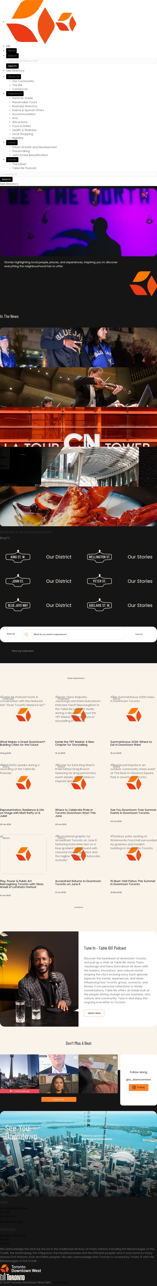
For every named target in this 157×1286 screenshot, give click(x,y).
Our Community (23, 81)
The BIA (17, 85)
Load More (78, 907)
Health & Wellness (24, 130)
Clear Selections (75, 678)
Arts (15, 118)
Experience (15, 93)
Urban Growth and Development (34, 147)
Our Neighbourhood (13, 1208)
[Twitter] (88, 1117)
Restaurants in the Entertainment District (26, 532)
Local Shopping (22, 134)
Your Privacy (60, 1282)
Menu (11, 50)
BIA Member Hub (11, 1222)
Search (12, 55)
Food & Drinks (21, 126)
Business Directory (24, 106)
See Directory (15, 70)
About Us (13, 76)
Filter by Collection (22, 651)
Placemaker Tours (24, 102)
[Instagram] (88, 1121)
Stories (12, 159)
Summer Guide (22, 98)
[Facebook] (88, 1113)
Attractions (20, 122)
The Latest (19, 164)
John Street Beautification (30, 155)
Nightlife (17, 138)
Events (4, 1239)
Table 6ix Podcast (24, 168)
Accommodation (24, 114)
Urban (12, 142)
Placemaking (21, 151)
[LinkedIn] (88, 1125)
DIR (8, 46)
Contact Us (20, 89)
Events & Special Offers (28, 110)
